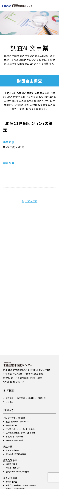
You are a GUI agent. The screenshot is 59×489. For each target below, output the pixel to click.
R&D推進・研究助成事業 (16, 454)
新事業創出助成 (12, 450)
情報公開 (41, 398)
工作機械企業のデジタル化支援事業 (20, 432)
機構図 (31, 398)
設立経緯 (21, 398)
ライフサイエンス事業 (14, 436)
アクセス (9, 401)
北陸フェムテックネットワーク (17, 421)
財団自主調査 (11, 481)
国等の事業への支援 (14, 440)
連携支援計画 (11, 425)
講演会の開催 (11, 464)
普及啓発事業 (10, 460)
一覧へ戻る (31, 201)
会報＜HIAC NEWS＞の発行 (17, 471)
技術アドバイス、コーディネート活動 (20, 429)
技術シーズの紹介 (13, 467)
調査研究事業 (10, 477)
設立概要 (9, 398)
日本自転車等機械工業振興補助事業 (21, 485)
